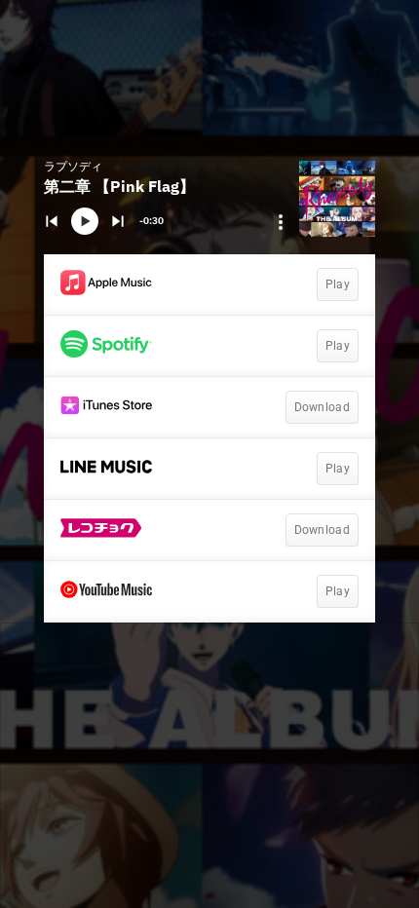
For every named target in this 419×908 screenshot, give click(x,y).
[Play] (84, 221)
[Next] (118, 221)
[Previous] (51, 221)
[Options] (280, 222)
